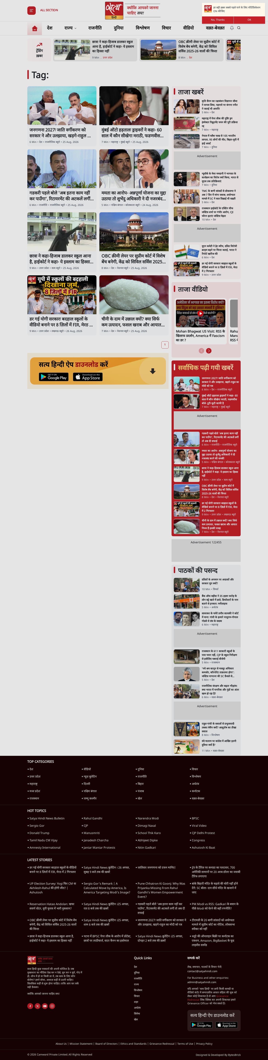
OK (249, 20)
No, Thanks (218, 20)
